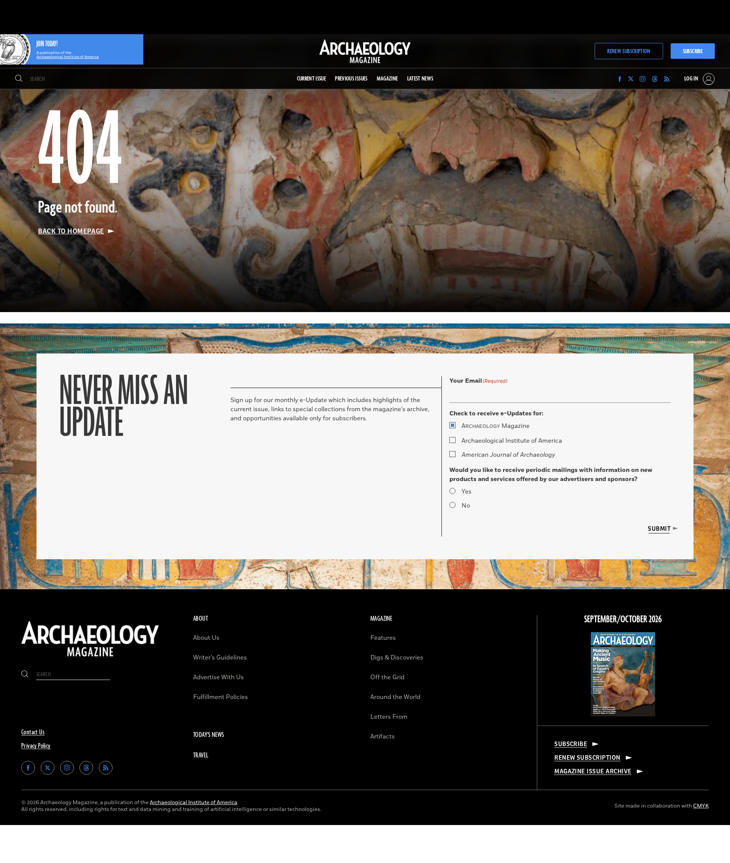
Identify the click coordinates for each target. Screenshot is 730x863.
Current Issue (311, 79)
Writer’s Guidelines (220, 657)
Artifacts (382, 736)
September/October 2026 (623, 619)
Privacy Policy (36, 746)
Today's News (208, 735)
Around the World (395, 697)
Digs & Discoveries (396, 657)
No (466, 506)
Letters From (389, 717)
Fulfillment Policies (220, 697)
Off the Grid (387, 677)
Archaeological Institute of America (512, 441)
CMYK (701, 805)
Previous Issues (351, 79)
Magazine (496, 426)
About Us (206, 638)
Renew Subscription (628, 51)
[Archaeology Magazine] (90, 658)
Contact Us (32, 732)
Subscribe (693, 51)
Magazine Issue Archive (593, 771)
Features (383, 638)
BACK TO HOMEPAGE (71, 231)
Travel (200, 755)
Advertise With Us (218, 677)
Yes (466, 492)
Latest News (420, 79)
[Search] (18, 79)
